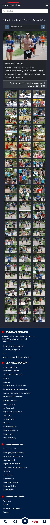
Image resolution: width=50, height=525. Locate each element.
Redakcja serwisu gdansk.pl (13, 346)
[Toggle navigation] (47, 4)
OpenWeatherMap (24, 357)
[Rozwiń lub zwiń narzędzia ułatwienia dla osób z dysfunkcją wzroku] (44, 522)
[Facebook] (15, 522)
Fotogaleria (8, 20)
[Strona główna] (5, 522)
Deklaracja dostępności (12, 350)
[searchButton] (43, 27)
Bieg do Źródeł (23, 20)
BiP (4, 353)
